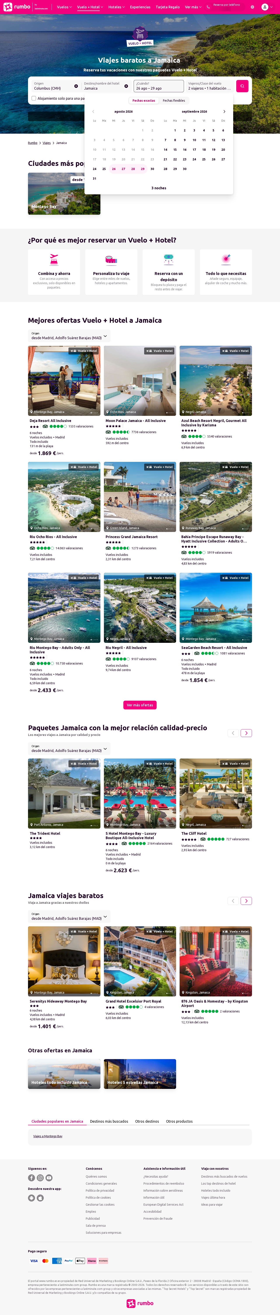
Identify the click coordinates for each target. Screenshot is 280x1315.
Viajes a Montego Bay (47, 1136)
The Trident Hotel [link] (45, 833)
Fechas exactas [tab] (144, 100)
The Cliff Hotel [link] (193, 833)
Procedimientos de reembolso (164, 1183)
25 (104, 169)
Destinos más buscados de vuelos (224, 1176)
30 (152, 169)
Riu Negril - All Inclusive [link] (126, 648)
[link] (64, 194)
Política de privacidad (100, 1190)
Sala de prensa (96, 1225)
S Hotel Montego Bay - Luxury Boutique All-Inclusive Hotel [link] (131, 835)
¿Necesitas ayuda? (156, 1176)
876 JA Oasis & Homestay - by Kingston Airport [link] (214, 1003)
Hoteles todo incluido (215, 1190)
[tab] (57, 1121)
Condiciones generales (101, 1183)
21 (133, 159)
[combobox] (57, 86)
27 (123, 169)
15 (142, 149)
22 (142, 159)
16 (152, 149)
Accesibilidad (152, 1211)
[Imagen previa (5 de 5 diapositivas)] (33, 380)
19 (114, 159)
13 (123, 149)
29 (142, 169)
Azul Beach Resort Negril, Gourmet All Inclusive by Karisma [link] (214, 423)
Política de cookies (98, 1197)
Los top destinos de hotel (218, 1183)
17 (94, 159)
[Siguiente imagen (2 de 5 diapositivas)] (95, 380)
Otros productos (179, 1121)
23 (152, 159)
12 (114, 149)
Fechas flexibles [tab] (174, 100)
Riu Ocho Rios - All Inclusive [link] (53, 537)
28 (133, 169)
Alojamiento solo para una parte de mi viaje (72, 98)
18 (104, 159)
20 (123, 159)
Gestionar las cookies (100, 1204)
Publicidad (93, 1218)
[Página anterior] (233, 733)
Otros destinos (147, 1121)
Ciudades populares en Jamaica (57, 1121)
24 (94, 169)
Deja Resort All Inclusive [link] (50, 421)
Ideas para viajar (212, 1204)
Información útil (154, 1197)
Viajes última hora (213, 1197)
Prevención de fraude (158, 1218)
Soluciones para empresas (103, 1232)
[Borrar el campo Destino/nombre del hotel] (126, 86)
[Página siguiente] (246, 733)
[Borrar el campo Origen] (76, 86)
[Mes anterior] (93, 111)
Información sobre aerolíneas (163, 1190)
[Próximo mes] (224, 111)
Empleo (91, 1211)
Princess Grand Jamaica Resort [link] (132, 537)
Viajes (47, 143)
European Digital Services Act (164, 1204)
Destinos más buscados (109, 1121)
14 (133, 149)
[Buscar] (242, 86)
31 (94, 178)
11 (104, 149)
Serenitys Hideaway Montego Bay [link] (58, 1001)
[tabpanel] (140, 1137)
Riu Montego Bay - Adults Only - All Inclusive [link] (60, 650)
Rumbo (32, 143)
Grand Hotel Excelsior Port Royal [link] (133, 1001)
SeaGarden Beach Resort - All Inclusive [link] (214, 648)
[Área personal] (268, 7)
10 (94, 149)
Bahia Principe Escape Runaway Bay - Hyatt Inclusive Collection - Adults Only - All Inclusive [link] (214, 539)
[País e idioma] (252, 7)
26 (114, 169)
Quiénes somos (96, 1176)
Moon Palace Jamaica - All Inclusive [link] (136, 421)
